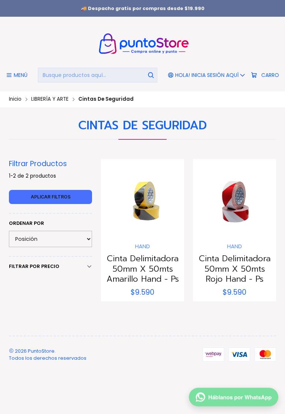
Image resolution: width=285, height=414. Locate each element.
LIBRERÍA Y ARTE (50, 99)
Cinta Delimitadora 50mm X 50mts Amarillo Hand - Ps (143, 269)
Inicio (15, 99)
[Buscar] (151, 75)
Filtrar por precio (34, 266)
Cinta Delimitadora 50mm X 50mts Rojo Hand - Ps (235, 269)
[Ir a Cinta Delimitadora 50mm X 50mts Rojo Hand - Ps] (234, 201)
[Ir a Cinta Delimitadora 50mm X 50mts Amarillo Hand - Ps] (142, 201)
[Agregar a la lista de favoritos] (114, 198)
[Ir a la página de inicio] (142, 43)
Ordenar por (26, 223)
